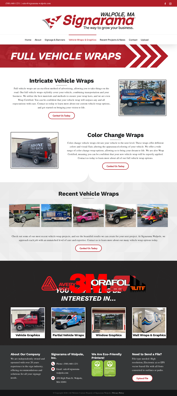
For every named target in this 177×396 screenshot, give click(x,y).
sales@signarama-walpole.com (36, 3)
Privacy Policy (118, 393)
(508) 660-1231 (13, 3)
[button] (11, 216)
